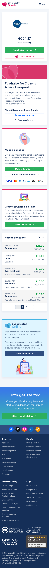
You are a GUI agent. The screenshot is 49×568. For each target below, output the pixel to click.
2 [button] (26, 307)
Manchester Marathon (10, 520)
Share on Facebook (26, 115)
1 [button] (23, 307)
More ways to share (25, 120)
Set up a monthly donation (23, 174)
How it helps (7, 458)
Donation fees (31, 486)
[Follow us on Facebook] (11, 431)
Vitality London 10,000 (10, 504)
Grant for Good (7, 466)
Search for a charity (33, 447)
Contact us (6, 474)
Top (42, 237)
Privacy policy (31, 501)
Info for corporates (9, 451)
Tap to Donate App (9, 462)
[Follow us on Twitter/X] (17, 431)
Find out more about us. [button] (15, 104)
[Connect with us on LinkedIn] (31, 431)
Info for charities (8, 447)
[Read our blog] (37, 431)
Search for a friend (33, 451)
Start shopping (23, 353)
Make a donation (23, 169)
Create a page (7, 486)
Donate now (25, 56)
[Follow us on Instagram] (24, 431)
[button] (30, 42)
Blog (3, 454)
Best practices (31, 490)
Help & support (7, 470)
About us (5, 443)
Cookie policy (31, 505)
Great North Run (8, 500)
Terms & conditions (33, 497)
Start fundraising (23, 224)
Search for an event (9, 490)
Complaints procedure (34, 493)
